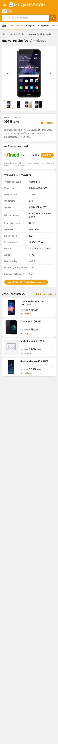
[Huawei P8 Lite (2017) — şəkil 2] (18, 104)
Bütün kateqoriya (44, 294)
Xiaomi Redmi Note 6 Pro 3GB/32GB (32, 303)
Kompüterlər (43, 26)
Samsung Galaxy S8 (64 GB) (34, 361)
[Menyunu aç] (4, 5)
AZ (4, 11)
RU (10, 11)
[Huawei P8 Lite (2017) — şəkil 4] (38, 104)
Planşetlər (30, 26)
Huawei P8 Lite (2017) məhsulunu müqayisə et (26, 282)
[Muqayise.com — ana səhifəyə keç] (27, 4)
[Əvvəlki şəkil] (8, 73)
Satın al (47, 155)
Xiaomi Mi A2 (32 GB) (30, 321)
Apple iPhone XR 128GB (32, 341)
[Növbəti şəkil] (50, 73)
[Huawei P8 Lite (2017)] (29, 73)
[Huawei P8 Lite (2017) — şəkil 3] (28, 104)
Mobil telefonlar (16, 26)
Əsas (4, 26)
